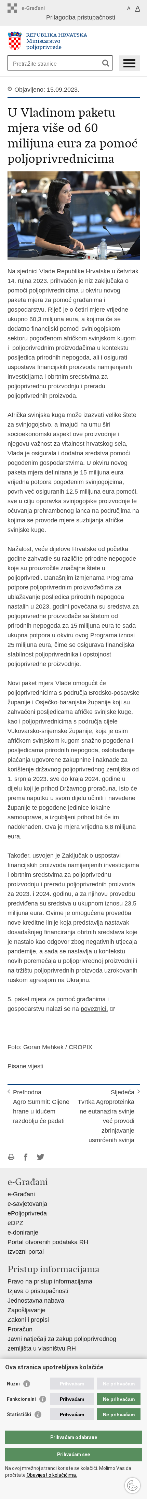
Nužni (13, 1383)
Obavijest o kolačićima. (51, 1475)
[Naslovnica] (74, 40)
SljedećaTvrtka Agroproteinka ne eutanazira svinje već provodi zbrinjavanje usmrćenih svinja (106, 1116)
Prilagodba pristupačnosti (80, 17)
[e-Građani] (37, 8)
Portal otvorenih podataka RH (48, 1242)
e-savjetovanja (27, 1203)
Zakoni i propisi (28, 1319)
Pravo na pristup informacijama (50, 1281)
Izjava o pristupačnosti (38, 1291)
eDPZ (15, 1223)
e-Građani (21, 1194)
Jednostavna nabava (36, 1300)
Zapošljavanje (26, 1310)
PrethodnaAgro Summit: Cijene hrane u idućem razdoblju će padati (41, 1106)
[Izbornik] (129, 63)
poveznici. (94, 1008)
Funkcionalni (21, 1399)
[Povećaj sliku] (74, 215)
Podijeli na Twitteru (40, 1157)
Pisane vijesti (25, 1066)
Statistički (19, 1414)
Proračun (20, 1329)
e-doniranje (23, 1232)
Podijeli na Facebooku (25, 1157)
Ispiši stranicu (11, 1157)
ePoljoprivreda (27, 1213)
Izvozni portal (26, 1251)
